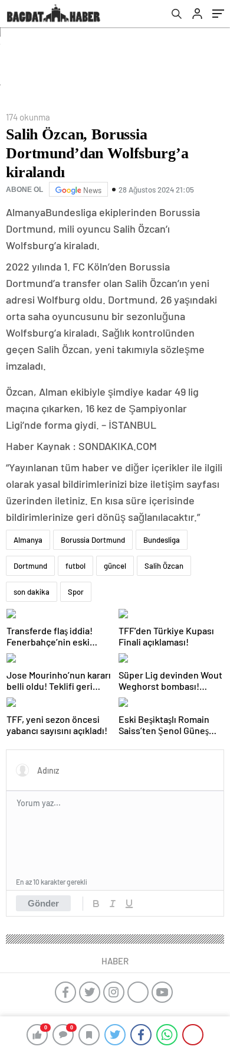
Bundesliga (161, 540)
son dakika (32, 591)
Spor (76, 591)
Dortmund (30, 565)
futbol (75, 565)
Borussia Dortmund (93, 540)
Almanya (28, 540)
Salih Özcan (163, 565)
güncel (115, 565)
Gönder (43, 903)
